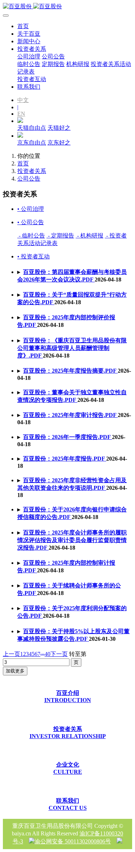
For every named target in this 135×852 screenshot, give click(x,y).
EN (21, 114)
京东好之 (59, 142)
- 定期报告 (60, 235)
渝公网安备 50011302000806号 (73, 841)
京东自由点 (31, 142)
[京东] (20, 136)
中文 (23, 100)
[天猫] (20, 121)
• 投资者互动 (33, 256)
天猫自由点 (31, 128)
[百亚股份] (67, 6)
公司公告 (28, 179)
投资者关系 (31, 171)
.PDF (72, 348)
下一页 (59, 654)
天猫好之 (59, 128)
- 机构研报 (89, 235)
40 (47, 654)
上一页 (11, 654)
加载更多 (15, 671)
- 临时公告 (31, 235)
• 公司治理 (30, 209)
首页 (23, 26)
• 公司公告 (30, 222)
